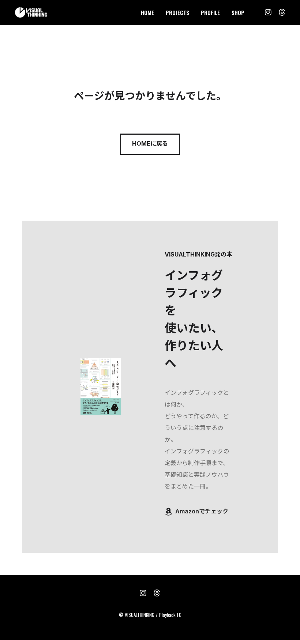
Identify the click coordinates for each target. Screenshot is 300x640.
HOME (147, 12)
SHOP (238, 12)
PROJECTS (177, 12)
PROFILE (210, 12)
